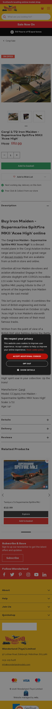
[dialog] (26, 354)
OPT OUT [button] (27, 363)
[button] (26, 370)
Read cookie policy (35, 349)
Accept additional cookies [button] (27, 356)
